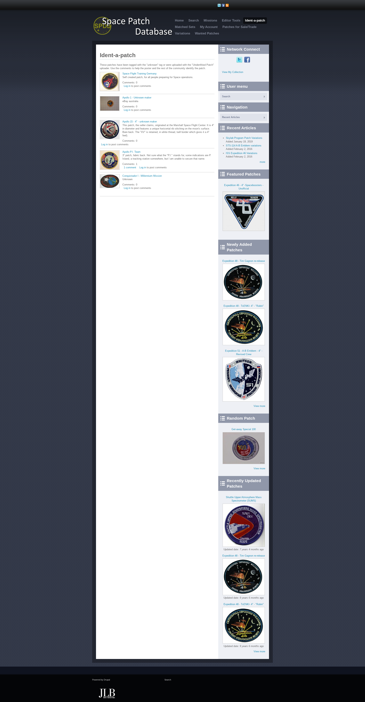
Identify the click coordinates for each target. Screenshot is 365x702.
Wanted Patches (207, 33)
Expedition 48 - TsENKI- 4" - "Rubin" (244, 305)
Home (179, 20)
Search (193, 20)
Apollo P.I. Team (131, 151)
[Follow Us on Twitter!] (220, 5)
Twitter (239, 60)
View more (259, 406)
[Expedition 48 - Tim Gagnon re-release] (244, 299)
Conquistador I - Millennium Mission (142, 175)
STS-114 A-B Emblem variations (243, 145)
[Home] (135, 35)
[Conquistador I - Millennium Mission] (110, 187)
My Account (209, 27)
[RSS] (228, 5)
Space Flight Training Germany (139, 73)
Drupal (107, 680)
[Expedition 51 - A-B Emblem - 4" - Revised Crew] (244, 400)
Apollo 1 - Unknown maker (136, 97)
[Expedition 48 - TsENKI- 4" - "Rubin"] (244, 344)
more (262, 162)
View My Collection (232, 72)
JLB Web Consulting (106, 693)
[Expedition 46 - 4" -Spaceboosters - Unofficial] (244, 230)
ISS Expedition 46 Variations (241, 153)
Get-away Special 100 (244, 429)
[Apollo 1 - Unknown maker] (110, 110)
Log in (127, 86)
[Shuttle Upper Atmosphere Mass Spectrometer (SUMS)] (244, 546)
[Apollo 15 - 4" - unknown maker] (110, 138)
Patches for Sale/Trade (239, 27)
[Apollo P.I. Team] (110, 169)
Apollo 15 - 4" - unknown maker (139, 121)
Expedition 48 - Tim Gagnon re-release (243, 261)
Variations (182, 33)
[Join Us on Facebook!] (224, 5)
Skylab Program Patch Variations (244, 138)
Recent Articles (231, 117)
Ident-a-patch (255, 20)
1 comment (130, 167)
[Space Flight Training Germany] (110, 90)
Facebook (247, 60)
